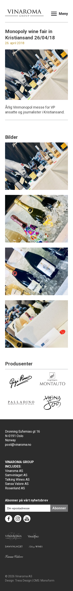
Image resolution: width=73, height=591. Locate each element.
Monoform (47, 580)
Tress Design (23, 580)
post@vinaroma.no (18, 445)
